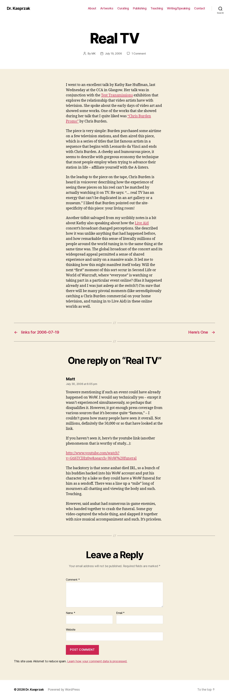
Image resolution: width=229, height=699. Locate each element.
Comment (73, 579)
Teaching (157, 8)
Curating (123, 8)
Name (70, 613)
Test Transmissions (117, 95)
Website (70, 629)
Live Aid (142, 223)
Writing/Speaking (178, 8)
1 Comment (139, 53)
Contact (199, 8)
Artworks (106, 8)
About (92, 8)
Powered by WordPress (64, 689)
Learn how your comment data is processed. (97, 661)
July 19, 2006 (113, 53)
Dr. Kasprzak (18, 8)
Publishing (139, 8)
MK (93, 53)
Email (120, 613)
